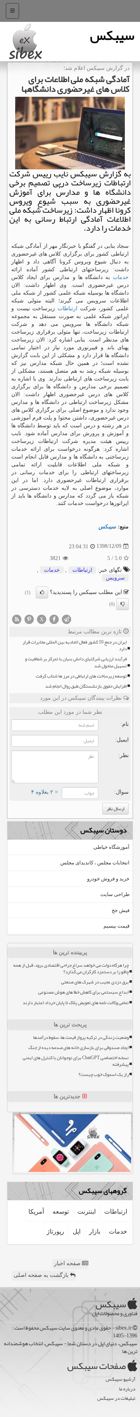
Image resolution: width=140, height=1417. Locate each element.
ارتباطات (67, 308)
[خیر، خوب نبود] (122, 604)
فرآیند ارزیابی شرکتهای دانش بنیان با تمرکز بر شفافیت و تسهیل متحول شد (76, 662)
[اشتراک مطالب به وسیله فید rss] (16, 619)
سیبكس (107, 527)
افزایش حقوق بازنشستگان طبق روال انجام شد (86, 686)
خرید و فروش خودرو (108, 879)
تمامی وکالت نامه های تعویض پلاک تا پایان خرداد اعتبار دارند (76, 1002)
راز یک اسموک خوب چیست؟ (104, 1074)
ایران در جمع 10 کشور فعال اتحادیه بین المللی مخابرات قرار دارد (75, 645)
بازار (94, 1231)
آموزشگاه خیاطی (111, 847)
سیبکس (112, 35)
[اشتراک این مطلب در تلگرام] (66, 619)
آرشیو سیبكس (120, 1379)
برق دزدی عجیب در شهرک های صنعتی (95, 982)
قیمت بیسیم (116, 926)
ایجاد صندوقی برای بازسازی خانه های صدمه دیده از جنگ (78, 1047)
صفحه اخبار (68, 1263)
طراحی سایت (115, 894)
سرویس (115, 578)
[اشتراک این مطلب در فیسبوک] (54, 619)
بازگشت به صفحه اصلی (42, 1275)
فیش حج (121, 910)
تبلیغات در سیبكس (116, 1398)
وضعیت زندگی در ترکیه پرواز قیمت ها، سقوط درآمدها (81, 1037)
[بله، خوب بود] (42, 592)
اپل (76, 1231)
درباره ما (127, 1389)
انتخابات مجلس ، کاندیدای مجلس (95, 863)
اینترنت (86, 1211)
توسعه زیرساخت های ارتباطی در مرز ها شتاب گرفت (81, 676)
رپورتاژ (55, 1231)
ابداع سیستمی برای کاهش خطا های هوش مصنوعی (83, 992)
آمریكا (36, 1211)
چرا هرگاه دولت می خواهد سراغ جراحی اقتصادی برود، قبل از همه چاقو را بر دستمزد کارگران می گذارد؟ (71, 968)
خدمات (121, 277)
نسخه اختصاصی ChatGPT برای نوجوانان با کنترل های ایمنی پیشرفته (76, 1061)
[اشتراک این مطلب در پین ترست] (29, 619)
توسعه (60, 1211)
